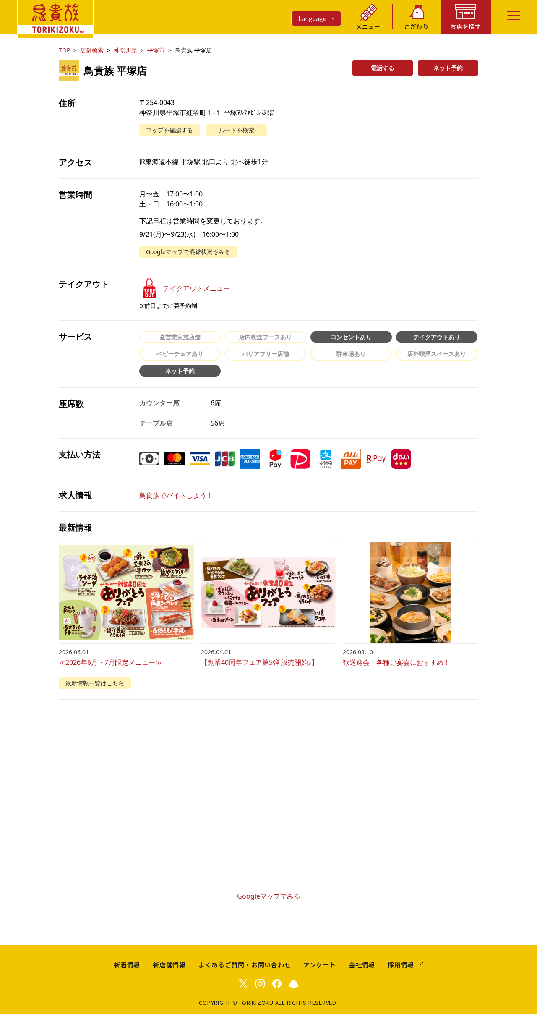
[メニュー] (513, 15)
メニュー (368, 26)
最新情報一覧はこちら (94, 683)
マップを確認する (169, 130)
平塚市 (156, 50)
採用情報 (401, 964)
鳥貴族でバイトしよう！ (176, 495)
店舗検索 (92, 50)
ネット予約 (448, 68)
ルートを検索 (236, 130)
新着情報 (127, 964)
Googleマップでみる (268, 896)
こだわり (416, 26)
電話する (382, 68)
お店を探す (465, 26)
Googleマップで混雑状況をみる (188, 252)
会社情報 (362, 964)
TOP (64, 50)
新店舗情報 (169, 964)
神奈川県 (125, 50)
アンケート (319, 964)
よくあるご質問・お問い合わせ (244, 964)
